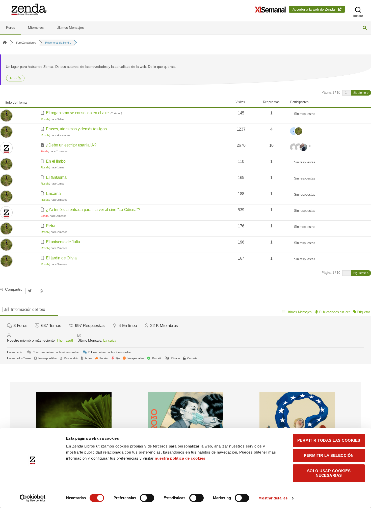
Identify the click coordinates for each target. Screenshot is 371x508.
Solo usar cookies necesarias (329, 473)
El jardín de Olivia (61, 258)
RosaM (45, 119)
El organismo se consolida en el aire (77, 113)
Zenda (44, 151)
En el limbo (55, 161)
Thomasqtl (65, 340)
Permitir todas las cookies (328, 440)
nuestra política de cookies (180, 458)
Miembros (35, 27)
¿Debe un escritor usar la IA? (71, 145)
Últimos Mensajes (70, 27)
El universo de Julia (63, 242)
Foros (10, 27)
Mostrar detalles (272, 498)
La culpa (109, 340)
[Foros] (5, 42)
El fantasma (56, 177)
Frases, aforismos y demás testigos (76, 129)
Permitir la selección (329, 455)
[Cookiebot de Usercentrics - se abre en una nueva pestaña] (33, 498)
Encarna (53, 193)
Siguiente (359, 93)
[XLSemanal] (270, 9)
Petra (50, 226)
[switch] (147, 498)
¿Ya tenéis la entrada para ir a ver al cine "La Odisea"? (93, 209)
